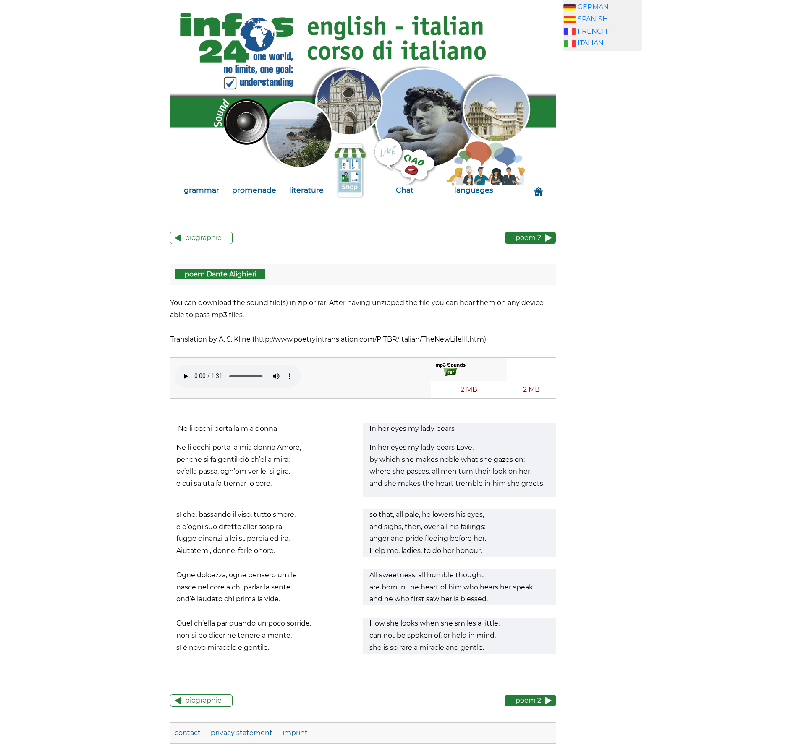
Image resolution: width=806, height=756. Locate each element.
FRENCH (592, 31)
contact (188, 733)
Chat (404, 189)
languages (473, 189)
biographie (203, 238)
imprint (295, 733)
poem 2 (528, 238)
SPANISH (593, 19)
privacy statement (241, 733)
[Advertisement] (602, 189)
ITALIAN (591, 43)
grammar (201, 189)
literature (306, 189)
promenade (254, 189)
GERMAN (593, 7)
